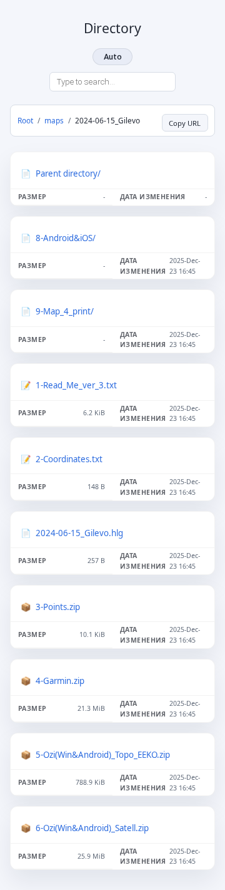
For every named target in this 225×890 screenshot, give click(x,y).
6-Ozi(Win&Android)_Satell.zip (92, 828)
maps (54, 120)
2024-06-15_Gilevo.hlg (79, 533)
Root (25, 120)
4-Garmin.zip (60, 680)
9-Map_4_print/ (65, 311)
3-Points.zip (58, 607)
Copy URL (185, 123)
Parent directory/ (68, 173)
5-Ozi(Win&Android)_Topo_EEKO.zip (103, 754)
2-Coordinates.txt (69, 459)
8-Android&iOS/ (66, 238)
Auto (113, 56)
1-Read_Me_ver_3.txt (76, 385)
